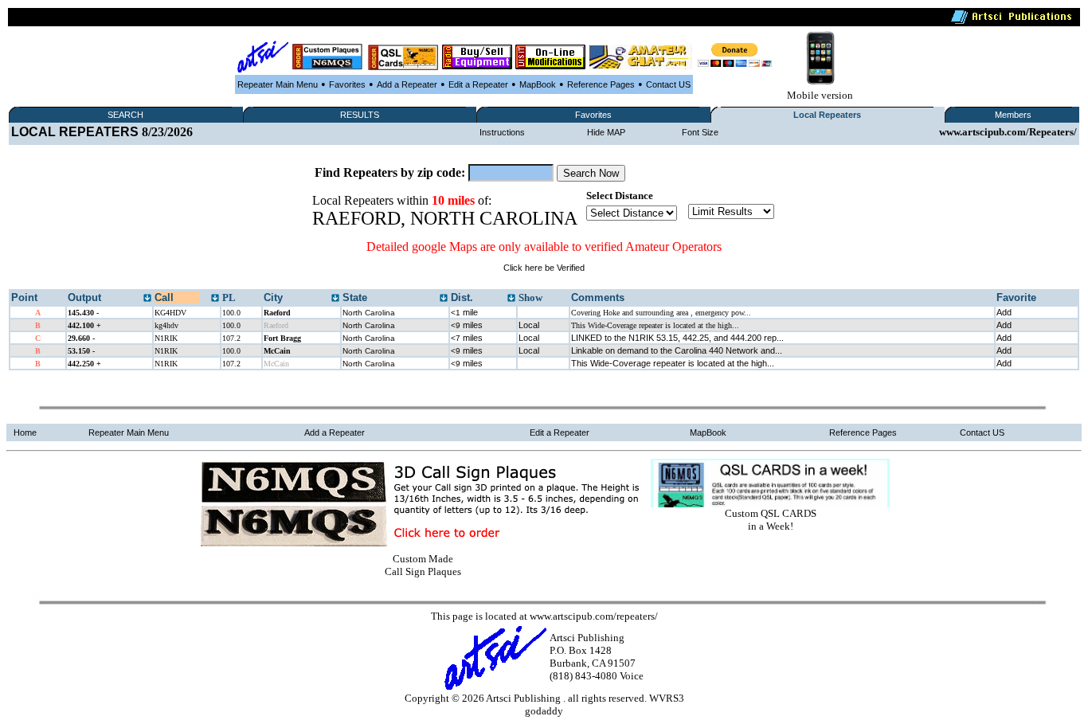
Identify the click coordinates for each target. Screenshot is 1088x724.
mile (464, 312)
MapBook (537, 84)
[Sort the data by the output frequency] (147, 298)
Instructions (502, 132)
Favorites (347, 84)
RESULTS (359, 114)
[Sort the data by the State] (444, 298)
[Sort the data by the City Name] (335, 298)
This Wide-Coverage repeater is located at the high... (672, 363)
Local (529, 325)
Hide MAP (606, 132)
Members (1013, 114)
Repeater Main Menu (277, 84)
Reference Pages (601, 84)
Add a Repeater (407, 84)
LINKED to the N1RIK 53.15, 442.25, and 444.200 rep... (677, 337)
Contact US (668, 84)
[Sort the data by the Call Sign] (215, 298)
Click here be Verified (544, 267)
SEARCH (125, 114)
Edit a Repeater (478, 84)
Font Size (700, 132)
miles (467, 325)
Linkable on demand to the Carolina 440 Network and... (676, 350)
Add (1004, 312)
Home (25, 432)
